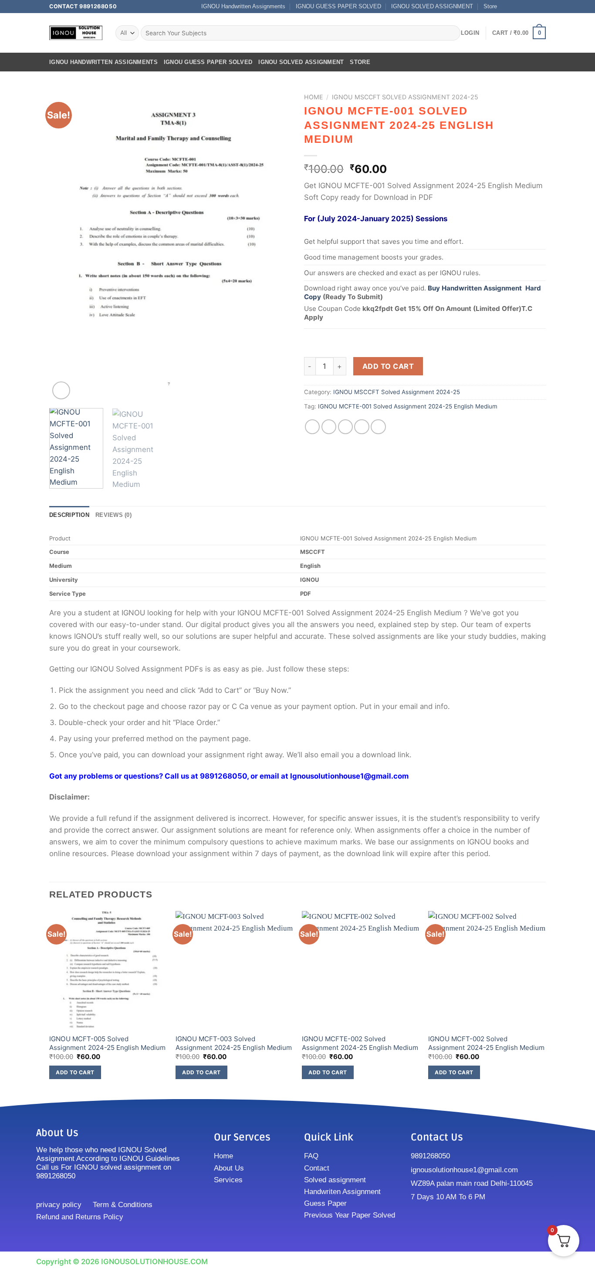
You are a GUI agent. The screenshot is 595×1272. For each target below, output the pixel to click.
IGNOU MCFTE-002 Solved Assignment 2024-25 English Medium (360, 1043)
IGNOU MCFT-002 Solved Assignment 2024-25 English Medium (486, 1043)
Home (313, 97)
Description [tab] (69, 515)
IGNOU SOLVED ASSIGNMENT (432, 6)
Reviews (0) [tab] (113, 515)
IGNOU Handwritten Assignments (243, 6)
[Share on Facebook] (312, 427)
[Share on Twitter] (329, 427)
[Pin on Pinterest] (361, 427)
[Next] (275, 245)
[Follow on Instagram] (515, 6)
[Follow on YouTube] (541, 6)
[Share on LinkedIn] (378, 427)
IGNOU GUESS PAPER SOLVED (338, 6)
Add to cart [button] (75, 1072)
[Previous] (65, 245)
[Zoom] (61, 390)
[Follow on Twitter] (524, 6)
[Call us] (533, 6)
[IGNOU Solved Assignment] (75, 33)
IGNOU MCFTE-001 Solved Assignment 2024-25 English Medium (407, 406)
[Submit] (451, 32)
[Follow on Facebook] (506, 6)
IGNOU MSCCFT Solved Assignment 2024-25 (405, 97)
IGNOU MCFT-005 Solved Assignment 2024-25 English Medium (107, 1043)
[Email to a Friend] (345, 427)
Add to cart (388, 366)
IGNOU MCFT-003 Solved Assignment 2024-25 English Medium (234, 1043)
